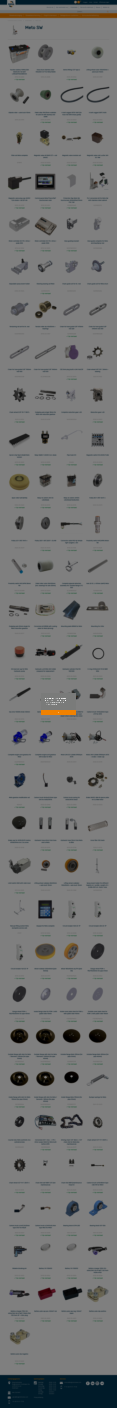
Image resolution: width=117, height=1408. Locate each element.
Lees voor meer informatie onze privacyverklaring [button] (56, 703)
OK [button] (59, 712)
